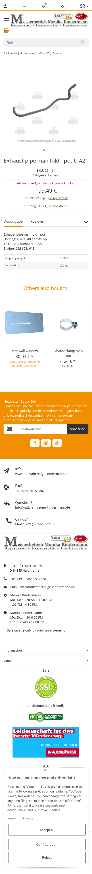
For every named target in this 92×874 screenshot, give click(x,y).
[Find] (85, 42)
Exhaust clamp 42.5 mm (68, 353)
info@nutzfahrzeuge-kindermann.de (47, 587)
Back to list (10, 53)
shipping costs (58, 198)
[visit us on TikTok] (57, 443)
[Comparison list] (43, 6)
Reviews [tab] (37, 221)
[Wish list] (62, 6)
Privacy (27, 818)
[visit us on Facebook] (35, 443)
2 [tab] (48, 150)
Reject (47, 857)
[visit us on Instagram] (45, 443)
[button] (24, 6)
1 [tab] (44, 150)
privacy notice (14, 415)
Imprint (12, 818)
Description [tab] (13, 221)
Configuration (47, 844)
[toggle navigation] (6, 20)
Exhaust (54, 175)
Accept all (47, 830)
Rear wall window (24, 350)
